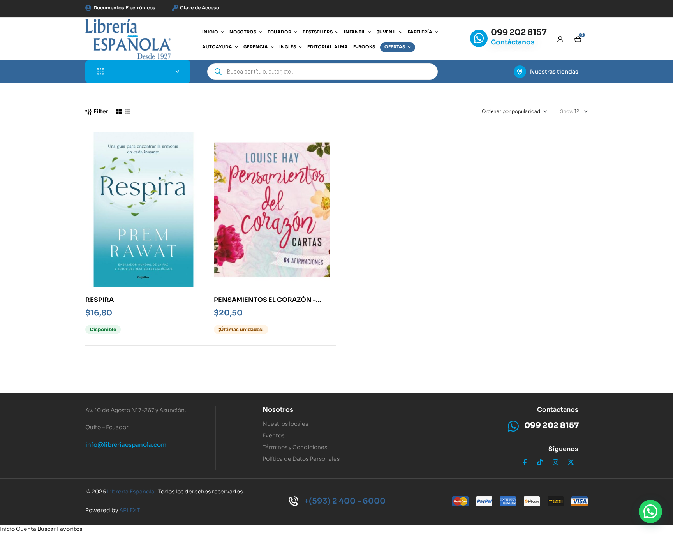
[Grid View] (119, 111)
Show (566, 111)
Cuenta (26, 528)
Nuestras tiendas (554, 71)
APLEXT (129, 510)
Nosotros (278, 409)
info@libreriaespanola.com (126, 444)
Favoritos (69, 528)
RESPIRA (99, 300)
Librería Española (130, 491)
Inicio (7, 528)
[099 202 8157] (479, 38)
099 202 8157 (519, 32)
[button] (650, 511)
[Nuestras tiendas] (520, 71)
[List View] (127, 111)
